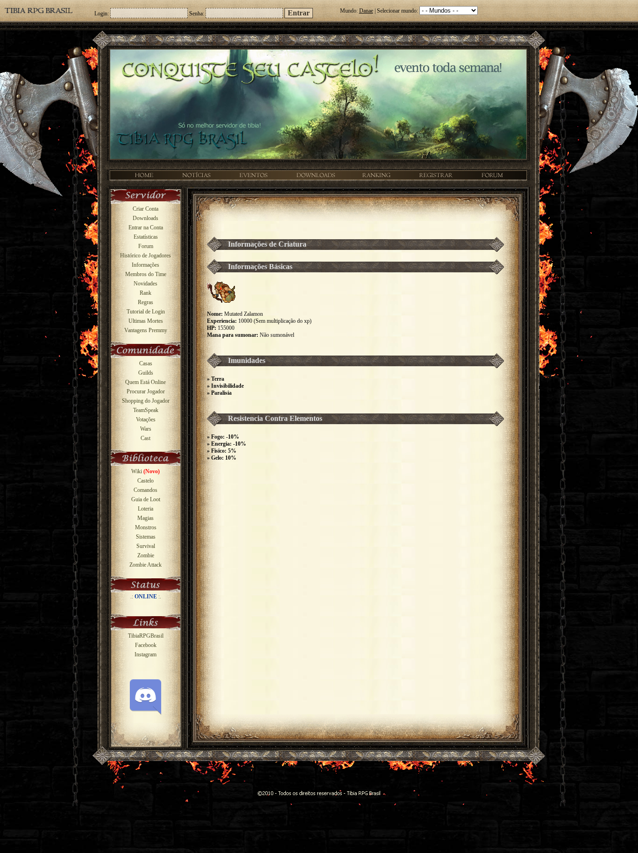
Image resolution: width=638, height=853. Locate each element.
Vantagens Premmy (145, 330)
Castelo (145, 480)
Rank (145, 293)
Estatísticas (146, 237)
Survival (145, 546)
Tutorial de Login (146, 311)
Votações (146, 419)
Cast (145, 438)
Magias (145, 518)
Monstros (145, 527)
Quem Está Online (145, 382)
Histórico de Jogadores (145, 255)
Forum (145, 246)
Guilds (145, 373)
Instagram (145, 654)
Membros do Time (145, 274)
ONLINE (146, 596)
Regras (145, 302)
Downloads (145, 218)
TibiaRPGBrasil (145, 636)
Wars (145, 429)
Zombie (145, 555)
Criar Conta (145, 209)
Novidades (145, 283)
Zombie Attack (145, 565)
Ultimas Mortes (145, 321)
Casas (145, 363)
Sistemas (146, 536)
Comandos (145, 490)
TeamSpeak (145, 410)
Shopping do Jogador (146, 401)
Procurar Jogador (146, 391)
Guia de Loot (145, 499)
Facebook (145, 645)
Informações (145, 265)
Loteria (145, 508)
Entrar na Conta (145, 227)
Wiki (145, 471)
